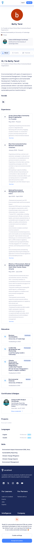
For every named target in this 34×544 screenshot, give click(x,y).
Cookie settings (17, 535)
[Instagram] (13, 483)
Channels (27, 53)
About (6, 53)
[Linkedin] (3, 102)
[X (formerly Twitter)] (8, 483)
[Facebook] (17, 483)
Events (16, 53)
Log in (23, 2)
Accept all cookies (17, 540)
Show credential (16, 411)
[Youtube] (22, 483)
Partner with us (22, 496)
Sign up (29, 2)
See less (11, 138)
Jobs (3, 502)
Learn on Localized (7, 496)
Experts (4, 504)
